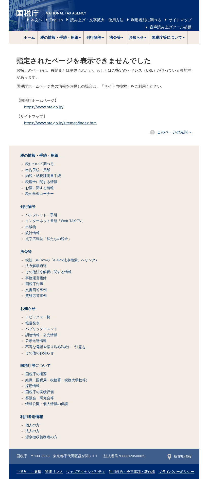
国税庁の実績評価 (39, 392)
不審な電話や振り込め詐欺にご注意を (55, 347)
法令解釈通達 (36, 266)
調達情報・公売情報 (41, 335)
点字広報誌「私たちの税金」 (48, 239)
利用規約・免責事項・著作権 (132, 472)
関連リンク (54, 472)
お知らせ (28, 308)
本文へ (36, 19)
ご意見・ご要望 (28, 472)
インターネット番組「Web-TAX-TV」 (55, 221)
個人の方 (32, 425)
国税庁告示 (34, 284)
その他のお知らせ (39, 353)
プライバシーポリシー (176, 472)
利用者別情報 (31, 416)
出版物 (30, 227)
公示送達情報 (36, 341)
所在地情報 (183, 456)
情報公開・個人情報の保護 (46, 404)
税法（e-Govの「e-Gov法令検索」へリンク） (62, 260)
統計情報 (32, 233)
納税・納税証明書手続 (43, 176)
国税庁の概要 (36, 374)
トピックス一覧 (37, 317)
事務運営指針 (36, 278)
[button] (61, 37)
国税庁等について (35, 365)
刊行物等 (28, 206)
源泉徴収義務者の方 (41, 437)
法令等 (26, 251)
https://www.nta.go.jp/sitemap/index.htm (60, 123)
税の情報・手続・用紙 (39, 155)
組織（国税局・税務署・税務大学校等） (57, 380)
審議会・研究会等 (39, 398)
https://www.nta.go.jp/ (43, 107)
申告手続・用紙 (37, 170)
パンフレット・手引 (41, 215)
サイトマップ (180, 19)
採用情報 (32, 386)
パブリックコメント (41, 329)
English (56, 19)
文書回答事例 (36, 290)
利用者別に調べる (146, 19)
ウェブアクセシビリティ (85, 472)
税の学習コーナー (39, 194)
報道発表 (32, 323)
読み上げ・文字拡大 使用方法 (97, 19)
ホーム (29, 37)
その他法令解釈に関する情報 (48, 272)
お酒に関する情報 (39, 188)
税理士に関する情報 (41, 182)
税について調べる (39, 164)
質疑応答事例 (36, 296)
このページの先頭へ (174, 132)
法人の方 (32, 431)
